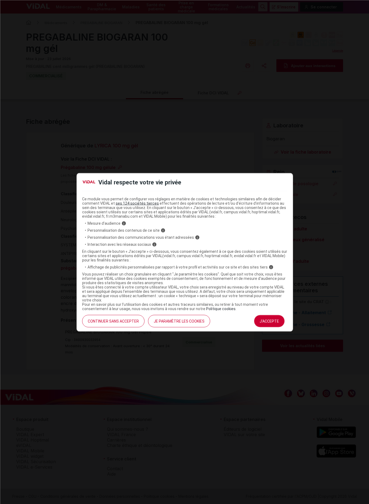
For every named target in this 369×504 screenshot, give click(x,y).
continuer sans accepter (113, 321)
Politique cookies (221, 309)
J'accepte (269, 321)
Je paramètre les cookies (179, 321)
